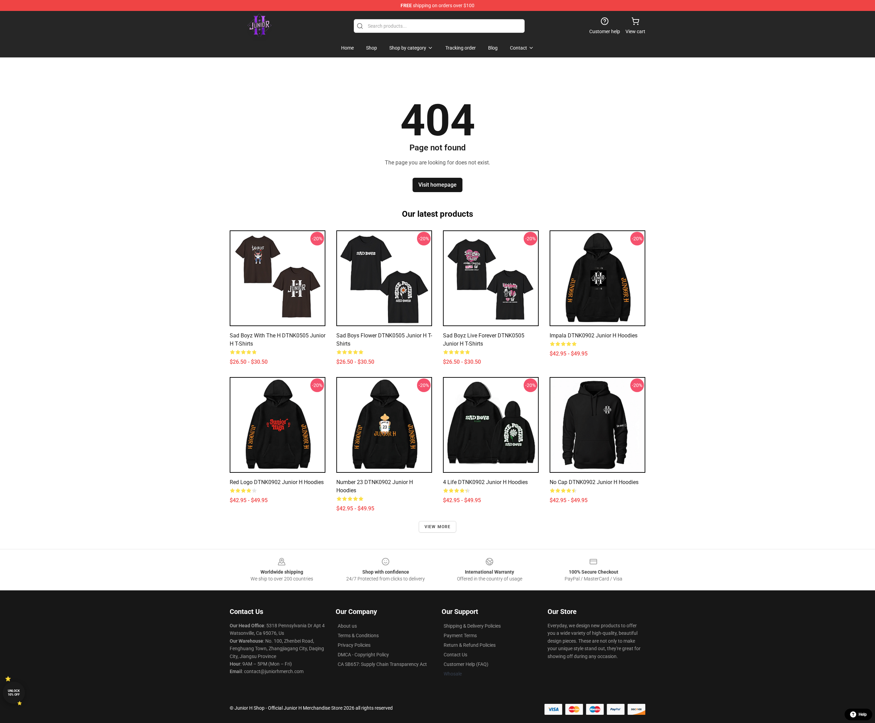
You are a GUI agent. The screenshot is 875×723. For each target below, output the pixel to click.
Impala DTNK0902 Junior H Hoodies (593, 335)
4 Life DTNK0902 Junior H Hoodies (485, 482)
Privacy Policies (354, 645)
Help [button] (863, 714)
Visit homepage (437, 185)
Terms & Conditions (358, 635)
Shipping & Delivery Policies (472, 626)
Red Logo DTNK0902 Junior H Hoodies (277, 482)
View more (438, 526)
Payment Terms (460, 635)
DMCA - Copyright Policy (363, 654)
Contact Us (455, 654)
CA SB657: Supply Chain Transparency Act (382, 664)
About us (347, 626)
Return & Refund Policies (470, 645)
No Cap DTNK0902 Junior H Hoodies (594, 482)
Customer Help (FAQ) (466, 664)
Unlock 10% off (14, 692)
